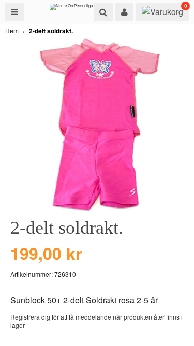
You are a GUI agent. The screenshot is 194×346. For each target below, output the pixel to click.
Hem (12, 30)
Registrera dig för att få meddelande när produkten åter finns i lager (96, 320)
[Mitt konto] (124, 12)
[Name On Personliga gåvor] (76, 9)
